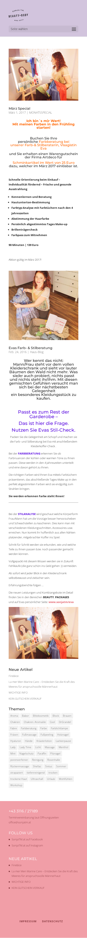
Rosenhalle (53, 760)
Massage (50, 747)
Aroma (14, 715)
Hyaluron (15, 741)
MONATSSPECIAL (40, 112)
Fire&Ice (14, 676)
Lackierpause (63, 741)
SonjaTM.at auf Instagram (27, 845)
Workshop (16, 785)
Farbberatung (28, 728)
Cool (52, 722)
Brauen (67, 715)
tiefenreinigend (36, 772)
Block (56, 715)
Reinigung (37, 760)
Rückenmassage (19, 766)
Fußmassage (29, 734)
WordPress (69, 932)
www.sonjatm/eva (61, 602)
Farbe (43, 728)
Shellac (37, 766)
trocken (53, 772)
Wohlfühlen (65, 779)
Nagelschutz (26, 753)
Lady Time (25, 747)
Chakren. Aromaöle (35, 722)
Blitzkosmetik (41, 715)
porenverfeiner (19, 760)
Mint (12, 753)
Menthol (63, 747)
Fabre (13, 728)
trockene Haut (18, 779)
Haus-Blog (37, 352)
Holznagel (63, 734)
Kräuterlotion (44, 741)
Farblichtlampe (59, 728)
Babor (25, 715)
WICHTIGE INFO (18, 692)
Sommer (61, 766)
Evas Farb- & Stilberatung (30, 348)
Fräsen (14, 734)
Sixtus (48, 766)
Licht (38, 747)
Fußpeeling (47, 734)
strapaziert (16, 772)
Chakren (15, 722)
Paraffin (42, 753)
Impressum (28, 921)
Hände (29, 741)
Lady (13, 747)
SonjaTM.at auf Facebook (27, 839)
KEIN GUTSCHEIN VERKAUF (25, 698)
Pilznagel (55, 753)
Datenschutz (52, 921)
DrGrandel (65, 722)
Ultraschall (37, 779)
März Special (19, 108)
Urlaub (51, 779)
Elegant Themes (36, 932)
